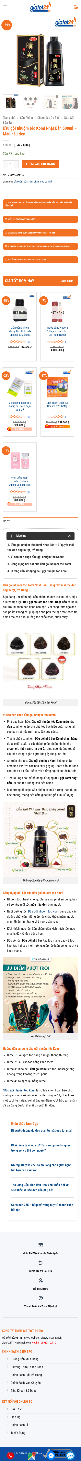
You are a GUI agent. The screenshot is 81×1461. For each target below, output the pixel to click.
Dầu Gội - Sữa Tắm (23, 181)
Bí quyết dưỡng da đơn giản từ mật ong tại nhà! (41, 1130)
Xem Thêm (67, 280)
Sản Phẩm (26, 118)
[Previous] (9, 53)
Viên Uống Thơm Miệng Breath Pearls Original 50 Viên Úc (20, 331)
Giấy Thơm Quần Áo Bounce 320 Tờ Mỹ (57, 404)
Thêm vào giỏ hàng (40, 164)
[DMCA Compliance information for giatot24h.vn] (57, 1453)
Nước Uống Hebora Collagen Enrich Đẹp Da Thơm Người (57, 331)
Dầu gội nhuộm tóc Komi (44, 911)
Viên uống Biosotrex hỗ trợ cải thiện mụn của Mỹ (20, 406)
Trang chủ (9, 118)
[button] (5, 7)
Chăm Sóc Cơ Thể (48, 118)
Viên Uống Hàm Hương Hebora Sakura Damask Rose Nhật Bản (19, 482)
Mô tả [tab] (6, 521)
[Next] (71, 53)
